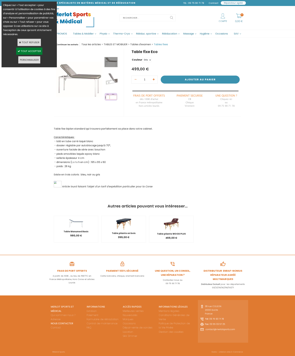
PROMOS (61, 33)
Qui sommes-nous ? (63, 315)
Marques (128, 319)
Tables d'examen (140, 44)
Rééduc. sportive (146, 33)
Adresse (56, 319)
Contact (56, 327)
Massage (188, 33)
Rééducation (169, 33)
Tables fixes (161, 44)
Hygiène (204, 33)
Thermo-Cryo (121, 33)
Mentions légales (169, 311)
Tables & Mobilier (83, 33)
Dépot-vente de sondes (137, 327)
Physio (103, 33)
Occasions (221, 33)
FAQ (89, 327)
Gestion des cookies (171, 332)
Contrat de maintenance (102, 323)
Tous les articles (91, 44)
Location (128, 332)
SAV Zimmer (130, 336)
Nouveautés (130, 315)
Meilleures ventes (133, 311)
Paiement (92, 315)
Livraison (92, 311)
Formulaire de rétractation (102, 319)
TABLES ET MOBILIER (115, 44)
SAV (236, 33)
